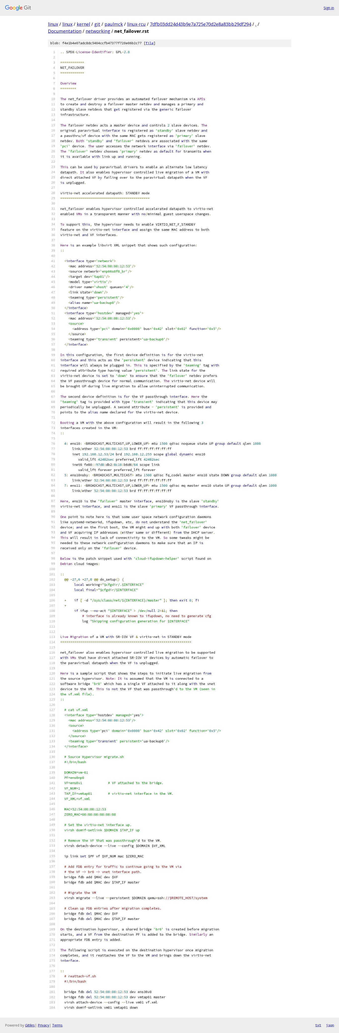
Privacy (43, 1025)
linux (53, 24)
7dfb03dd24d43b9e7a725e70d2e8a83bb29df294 (200, 24)
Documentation (64, 31)
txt (318, 1025)
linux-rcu (136, 24)
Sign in (329, 7)
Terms (57, 1025)
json (330, 1025)
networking (98, 31)
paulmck (113, 24)
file (150, 43)
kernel (83, 24)
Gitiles (30, 1025)
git (97, 24)
